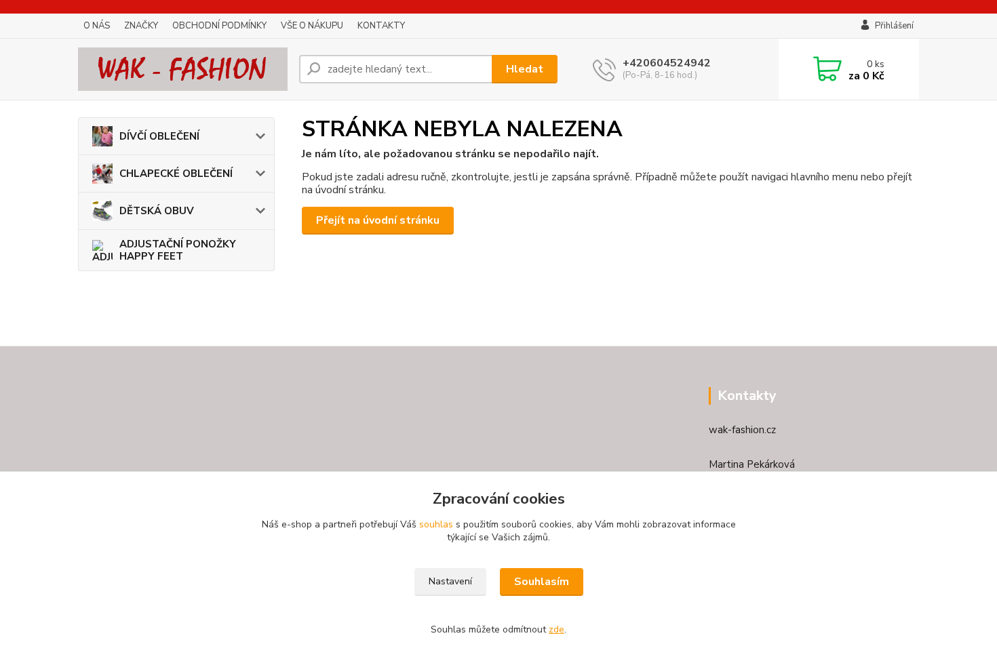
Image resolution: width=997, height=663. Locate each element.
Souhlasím (541, 581)
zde (556, 629)
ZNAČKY (141, 26)
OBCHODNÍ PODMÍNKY (219, 26)
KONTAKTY (381, 26)
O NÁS (96, 26)
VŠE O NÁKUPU (312, 26)
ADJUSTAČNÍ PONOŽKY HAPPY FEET (177, 250)
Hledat (524, 69)
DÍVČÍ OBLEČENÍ (159, 136)
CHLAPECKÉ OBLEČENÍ (176, 173)
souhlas (436, 524)
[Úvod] (183, 69)
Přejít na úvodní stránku (377, 220)
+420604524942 (667, 63)
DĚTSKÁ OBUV (156, 211)
